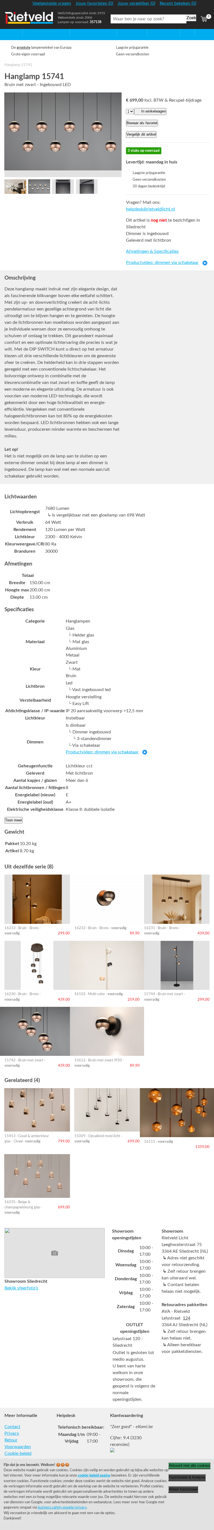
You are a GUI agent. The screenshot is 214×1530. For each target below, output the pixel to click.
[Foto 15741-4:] (63, 186)
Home (10, 32)
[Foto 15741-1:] (15, 186)
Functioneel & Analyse (187, 1477)
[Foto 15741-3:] (39, 186)
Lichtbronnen (160, 32)
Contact (12, 1426)
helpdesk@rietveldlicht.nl (150, 209)
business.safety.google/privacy (62, 1507)
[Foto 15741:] (62, 131)
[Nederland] (204, 5)
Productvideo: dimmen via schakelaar (162, 262)
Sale (184, 32)
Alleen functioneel (183, 1489)
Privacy (11, 1433)
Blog (199, 32)
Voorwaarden (17, 1447)
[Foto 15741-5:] (87, 186)
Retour (11, 1440)
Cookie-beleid (17, 1453)
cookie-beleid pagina (94, 1475)
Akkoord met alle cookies (189, 1465)
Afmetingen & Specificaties (152, 251)
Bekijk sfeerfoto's (21, 1288)
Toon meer (13, 820)
